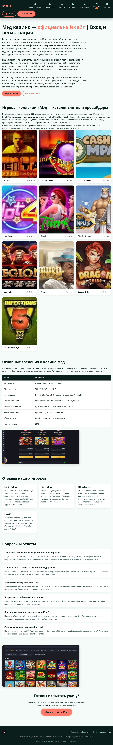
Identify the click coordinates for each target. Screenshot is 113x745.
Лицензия (85, 732)
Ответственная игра (102, 732)
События (96, 7)
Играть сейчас (11, 93)
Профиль (9, 13)
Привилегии (50, 7)
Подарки (61, 7)
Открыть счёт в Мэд (56, 712)
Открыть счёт (26, 13)
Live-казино (84, 7)
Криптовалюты (35, 7)
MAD (6, 5)
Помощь (72, 7)
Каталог (107, 7)
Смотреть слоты (32, 93)
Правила (74, 732)
